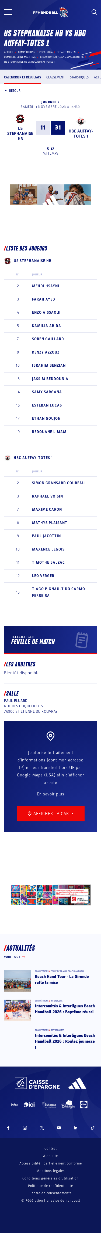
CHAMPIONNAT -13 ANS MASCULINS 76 (61, 57)
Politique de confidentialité (50, 1186)
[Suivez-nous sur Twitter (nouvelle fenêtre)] (42, 1128)
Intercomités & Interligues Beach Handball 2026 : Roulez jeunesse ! (65, 1041)
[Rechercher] (94, 12)
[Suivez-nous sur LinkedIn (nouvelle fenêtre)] (76, 1128)
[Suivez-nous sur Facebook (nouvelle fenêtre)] (8, 1128)
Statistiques (79, 77)
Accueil (9, 52)
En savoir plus (50, 794)
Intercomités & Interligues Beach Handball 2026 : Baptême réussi (65, 1009)
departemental (67, 52)
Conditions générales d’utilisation (50, 1178)
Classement (55, 77)
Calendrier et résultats (22, 77)
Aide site (50, 1156)
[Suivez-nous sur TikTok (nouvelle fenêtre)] (92, 1128)
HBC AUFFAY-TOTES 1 (81, 133)
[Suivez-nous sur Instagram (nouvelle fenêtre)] (25, 1128)
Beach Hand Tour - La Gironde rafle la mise (62, 979)
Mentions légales (50, 1171)
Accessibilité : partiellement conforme (50, 1163)
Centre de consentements (51, 1193)
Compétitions (26, 52)
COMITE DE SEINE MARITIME (20, 57)
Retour (14, 91)
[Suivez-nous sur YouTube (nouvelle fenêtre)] (59, 1128)
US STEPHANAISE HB (20, 133)
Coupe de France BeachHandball (67, 971)
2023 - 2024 (46, 52)
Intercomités (57, 1030)
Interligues (56, 1001)
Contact (50, 1148)
